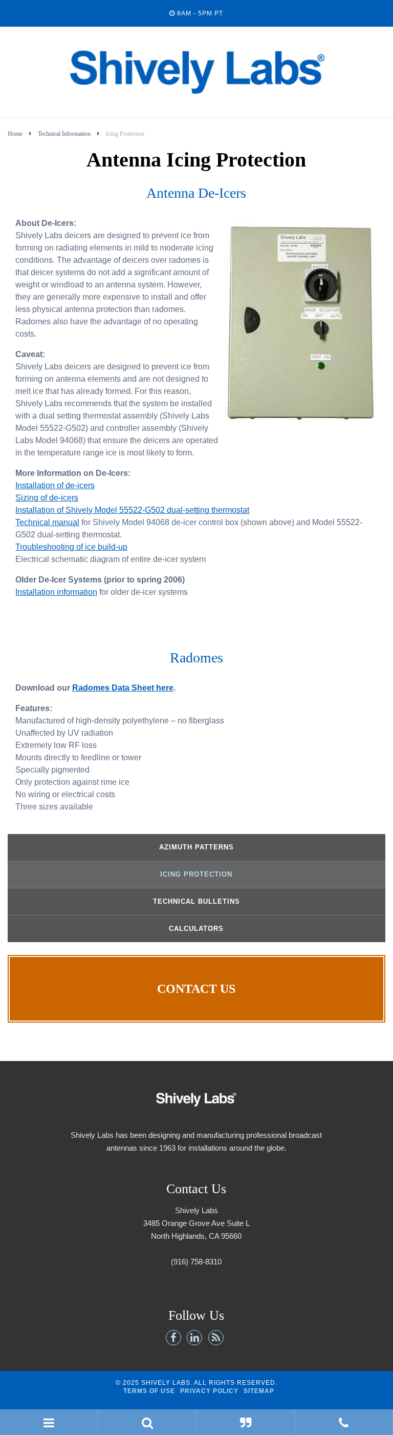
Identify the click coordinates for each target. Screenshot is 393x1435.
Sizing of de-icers (46, 497)
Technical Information (64, 133)
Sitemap (259, 1391)
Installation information (56, 592)
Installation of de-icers (55, 485)
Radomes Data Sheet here (122, 687)
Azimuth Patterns (196, 847)
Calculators (196, 928)
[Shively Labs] (196, 106)
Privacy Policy (209, 1391)
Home (15, 133)
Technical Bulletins (196, 901)
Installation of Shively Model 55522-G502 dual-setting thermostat (132, 510)
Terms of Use (149, 1391)
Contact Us (196, 988)
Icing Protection (196, 874)
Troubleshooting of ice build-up (71, 547)
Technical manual (47, 522)
